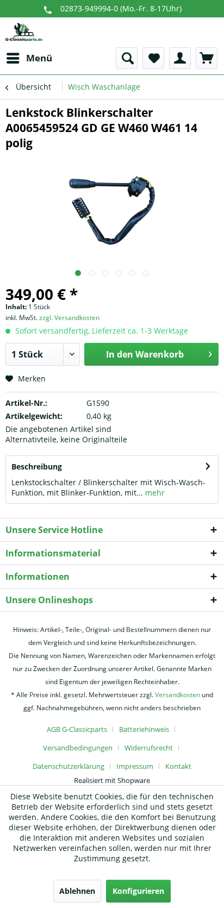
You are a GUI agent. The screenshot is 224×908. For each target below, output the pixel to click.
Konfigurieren (138, 891)
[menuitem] (29, 58)
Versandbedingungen (78, 748)
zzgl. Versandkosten (69, 317)
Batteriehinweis (144, 729)
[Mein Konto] (180, 58)
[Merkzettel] (153, 58)
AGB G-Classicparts (77, 729)
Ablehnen (77, 891)
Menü (39, 58)
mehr (154, 492)
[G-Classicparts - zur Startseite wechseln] (23, 32)
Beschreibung (36, 466)
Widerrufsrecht (149, 748)
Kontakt (178, 766)
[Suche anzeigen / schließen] (127, 58)
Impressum (134, 766)
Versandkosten (177, 694)
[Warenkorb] (206, 58)
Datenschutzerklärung (68, 766)
